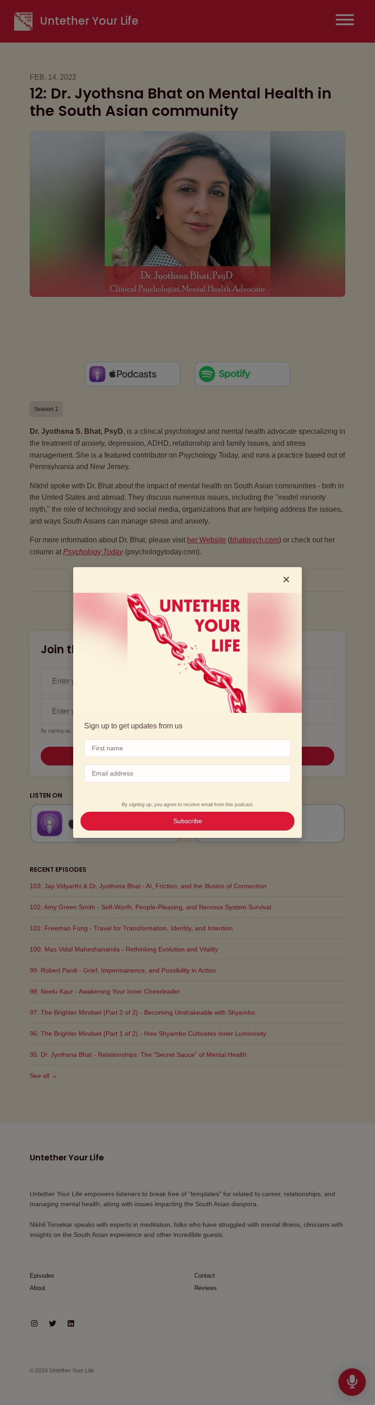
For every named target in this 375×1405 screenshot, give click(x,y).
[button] (286, 579)
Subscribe (187, 821)
